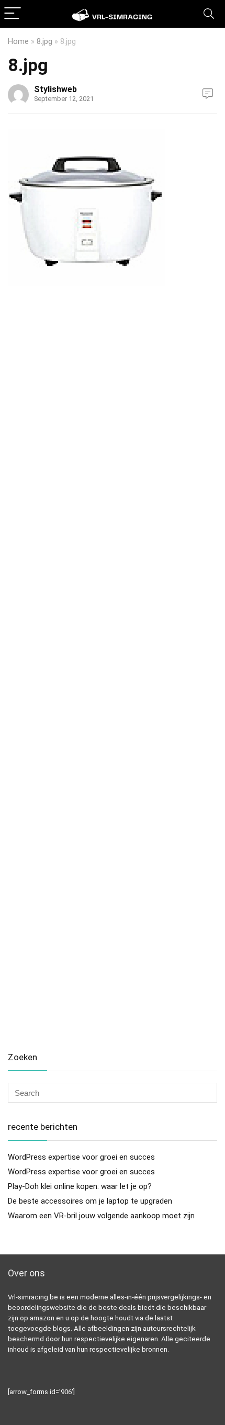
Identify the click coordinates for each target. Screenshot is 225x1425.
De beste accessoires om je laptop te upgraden (90, 1201)
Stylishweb (55, 89)
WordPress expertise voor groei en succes (81, 1157)
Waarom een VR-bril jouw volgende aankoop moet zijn (101, 1215)
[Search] (208, 14)
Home (18, 41)
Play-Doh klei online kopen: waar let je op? (80, 1186)
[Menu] (12, 14)
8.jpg (44, 41)
